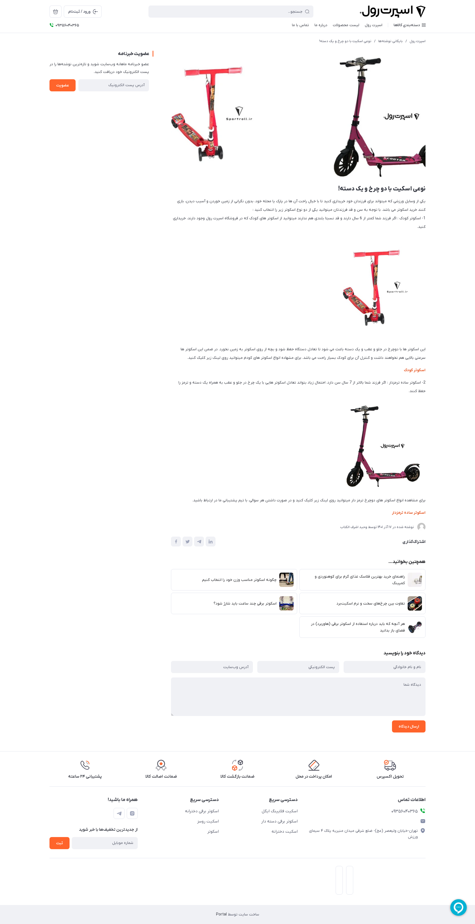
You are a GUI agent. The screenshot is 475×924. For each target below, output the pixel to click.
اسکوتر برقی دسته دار (279, 821)
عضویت (62, 85)
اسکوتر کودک (415, 370)
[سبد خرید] (55, 12)
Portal (221, 914)
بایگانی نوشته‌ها (390, 41)
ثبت (59, 843)
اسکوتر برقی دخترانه (202, 811)
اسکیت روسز (208, 821)
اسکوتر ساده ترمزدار (409, 512)
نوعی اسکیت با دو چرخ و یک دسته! (345, 41)
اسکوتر (213, 831)
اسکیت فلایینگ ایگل (280, 811)
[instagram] (132, 813)
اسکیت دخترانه (285, 831)
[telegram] (119, 813)
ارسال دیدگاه (409, 726)
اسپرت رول (418, 41)
